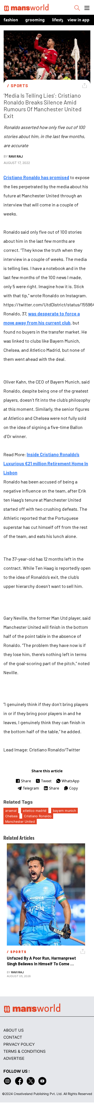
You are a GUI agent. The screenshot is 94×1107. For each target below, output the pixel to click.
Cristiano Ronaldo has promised (36, 177)
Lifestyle (59, 19)
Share (26, 780)
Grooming (35, 19)
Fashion (11, 19)
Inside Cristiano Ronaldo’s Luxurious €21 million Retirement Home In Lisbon (45, 463)
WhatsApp (70, 780)
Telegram (31, 788)
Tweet (46, 780)
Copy (73, 788)
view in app (78, 19)
